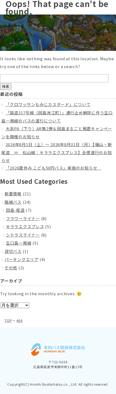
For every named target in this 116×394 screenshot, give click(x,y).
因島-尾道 (15, 210)
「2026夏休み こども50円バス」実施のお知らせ (54, 168)
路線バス (13, 202)
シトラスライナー (23, 235)
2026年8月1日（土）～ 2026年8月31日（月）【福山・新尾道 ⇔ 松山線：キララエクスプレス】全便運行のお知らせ (56, 152)
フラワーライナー (23, 218)
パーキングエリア (22, 259)
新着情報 (13, 193)
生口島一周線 (19, 243)
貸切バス (13, 251)
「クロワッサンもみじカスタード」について (48, 104)
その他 (11, 267)
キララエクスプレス (25, 226)
